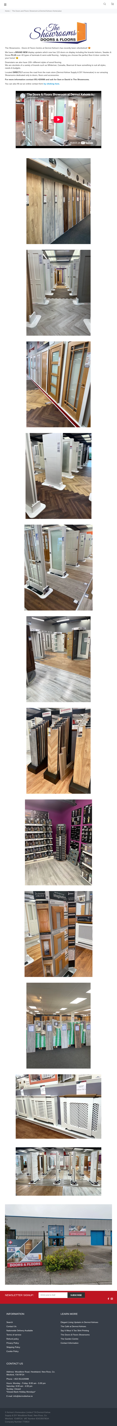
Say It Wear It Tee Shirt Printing (75, 1330)
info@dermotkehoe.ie (23, 1396)
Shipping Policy (13, 1347)
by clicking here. (51, 84)
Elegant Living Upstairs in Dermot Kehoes (79, 1322)
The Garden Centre (69, 1339)
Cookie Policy (12, 1351)
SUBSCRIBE (76, 1295)
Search (9, 1322)
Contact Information (69, 1343)
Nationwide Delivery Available (19, 1330)
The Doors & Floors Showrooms (75, 1335)
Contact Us (11, 1326)
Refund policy (12, 1339)
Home (7, 11)
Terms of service (13, 1335)
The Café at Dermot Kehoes (73, 1326)
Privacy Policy (12, 1343)
